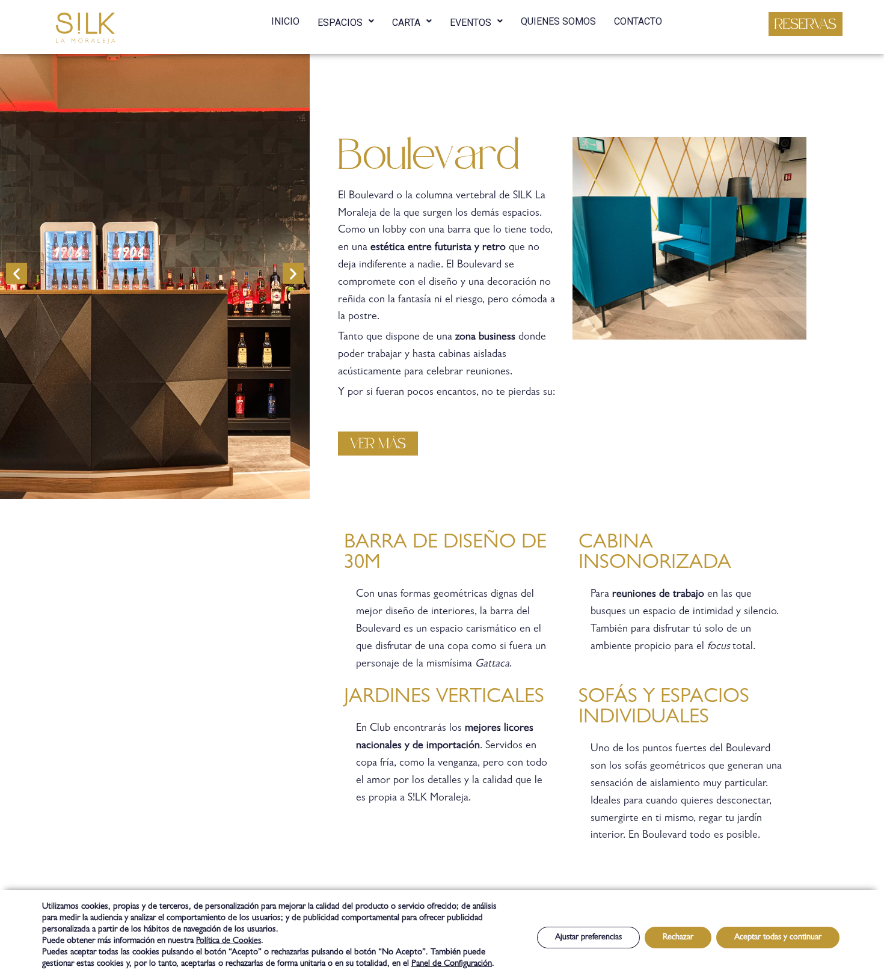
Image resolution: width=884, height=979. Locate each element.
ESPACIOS (340, 22)
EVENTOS (470, 22)
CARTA (406, 22)
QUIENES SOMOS (558, 21)
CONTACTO (638, 21)
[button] (806, 24)
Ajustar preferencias (588, 937)
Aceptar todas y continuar (777, 937)
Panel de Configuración (451, 964)
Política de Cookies (228, 941)
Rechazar (678, 937)
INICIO (285, 21)
